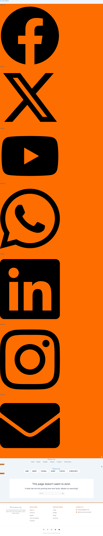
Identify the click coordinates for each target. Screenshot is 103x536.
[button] (38, 461)
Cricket (38, 462)
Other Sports (67, 462)
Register (32, 515)
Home (32, 462)
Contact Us (32, 512)
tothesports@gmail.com (83, 509)
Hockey (52, 462)
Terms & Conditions (34, 518)
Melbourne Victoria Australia (84, 512)
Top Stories (55, 518)
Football (45, 462)
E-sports (59, 462)
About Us (32, 510)
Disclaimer (32, 520)
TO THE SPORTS (4, 1)
